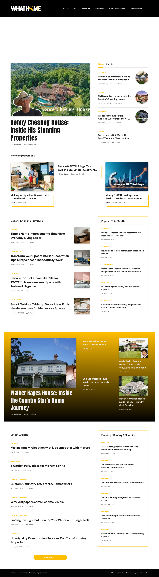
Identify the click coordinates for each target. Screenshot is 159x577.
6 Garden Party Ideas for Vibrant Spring (38, 466)
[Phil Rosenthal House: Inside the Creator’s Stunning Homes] (141, 97)
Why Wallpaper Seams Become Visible (37, 502)
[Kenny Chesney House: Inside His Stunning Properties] (50, 89)
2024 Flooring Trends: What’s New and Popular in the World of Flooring (119, 448)
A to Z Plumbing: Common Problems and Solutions (120, 517)
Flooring (105, 283)
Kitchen (14, 229)
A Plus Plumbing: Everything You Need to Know (120, 499)
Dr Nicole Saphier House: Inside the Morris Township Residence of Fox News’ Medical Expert (114, 78)
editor (13, 203)
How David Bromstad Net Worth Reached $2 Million (122, 252)
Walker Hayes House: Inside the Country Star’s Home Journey (41, 400)
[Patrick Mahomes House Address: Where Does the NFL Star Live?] (141, 116)
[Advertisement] (79, 39)
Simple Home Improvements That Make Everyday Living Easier (38, 236)
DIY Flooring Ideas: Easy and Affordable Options (120, 288)
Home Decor (16, 251)
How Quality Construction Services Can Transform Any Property (49, 540)
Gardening (136, 8)
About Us (110, 573)
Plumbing (105, 461)
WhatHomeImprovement (37, 573)
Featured (99, 8)
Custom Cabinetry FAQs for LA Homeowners (41, 484)
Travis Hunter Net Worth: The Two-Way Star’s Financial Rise (113, 137)
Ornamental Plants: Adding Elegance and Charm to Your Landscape (120, 306)
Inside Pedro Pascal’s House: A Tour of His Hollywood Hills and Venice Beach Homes (121, 270)
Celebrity (85, 8)
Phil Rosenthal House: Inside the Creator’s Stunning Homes (114, 98)
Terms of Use (143, 573)
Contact (120, 573)
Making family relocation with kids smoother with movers (30, 196)
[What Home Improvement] (26, 8)
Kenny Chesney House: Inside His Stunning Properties (40, 130)
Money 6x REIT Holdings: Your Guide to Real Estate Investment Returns (76, 168)
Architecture (69, 8)
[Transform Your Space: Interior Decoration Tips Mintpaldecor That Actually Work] (82, 258)
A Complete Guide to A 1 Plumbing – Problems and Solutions (118, 466)
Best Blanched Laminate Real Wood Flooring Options (122, 535)
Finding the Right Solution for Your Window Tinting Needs (50, 520)
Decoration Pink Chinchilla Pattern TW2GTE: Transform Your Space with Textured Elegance (36, 282)
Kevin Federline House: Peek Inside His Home (95, 343)
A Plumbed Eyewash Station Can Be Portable (122, 482)
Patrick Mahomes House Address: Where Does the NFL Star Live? (113, 117)
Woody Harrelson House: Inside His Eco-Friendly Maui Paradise (132, 402)
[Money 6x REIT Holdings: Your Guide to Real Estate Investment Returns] (126, 176)
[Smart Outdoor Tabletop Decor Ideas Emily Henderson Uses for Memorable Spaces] (82, 306)
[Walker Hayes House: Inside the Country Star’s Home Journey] (43, 363)
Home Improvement (117, 8)
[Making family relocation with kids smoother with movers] (32, 176)
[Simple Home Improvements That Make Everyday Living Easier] (82, 235)
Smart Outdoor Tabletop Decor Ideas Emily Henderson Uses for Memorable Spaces (40, 306)
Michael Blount (16, 144)
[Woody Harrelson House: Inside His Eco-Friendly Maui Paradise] (133, 386)
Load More (49, 557)
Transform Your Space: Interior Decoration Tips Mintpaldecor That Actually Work (40, 258)
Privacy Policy (131, 573)
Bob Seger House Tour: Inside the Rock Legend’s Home (96, 382)
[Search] (147, 8)
